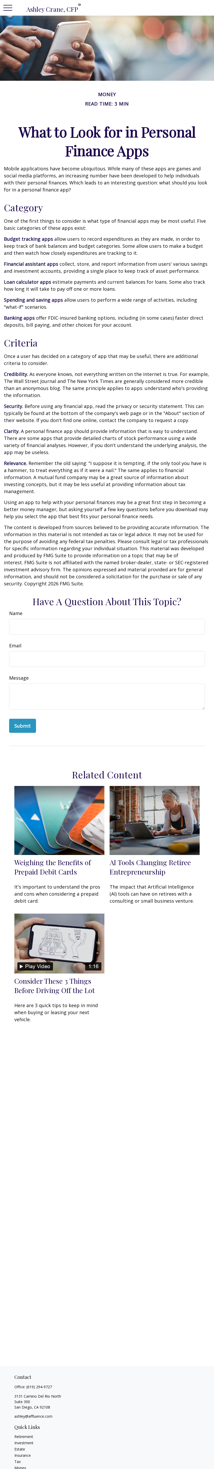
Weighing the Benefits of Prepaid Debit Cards (52, 867)
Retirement (23, 1436)
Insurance (22, 1455)
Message (19, 678)
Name (15, 613)
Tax (17, 1461)
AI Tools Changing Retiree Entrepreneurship (150, 867)
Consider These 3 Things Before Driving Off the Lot (54, 985)
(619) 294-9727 (39, 1386)
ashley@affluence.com (33, 1416)
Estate (19, 1449)
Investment (23, 1442)
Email (15, 645)
